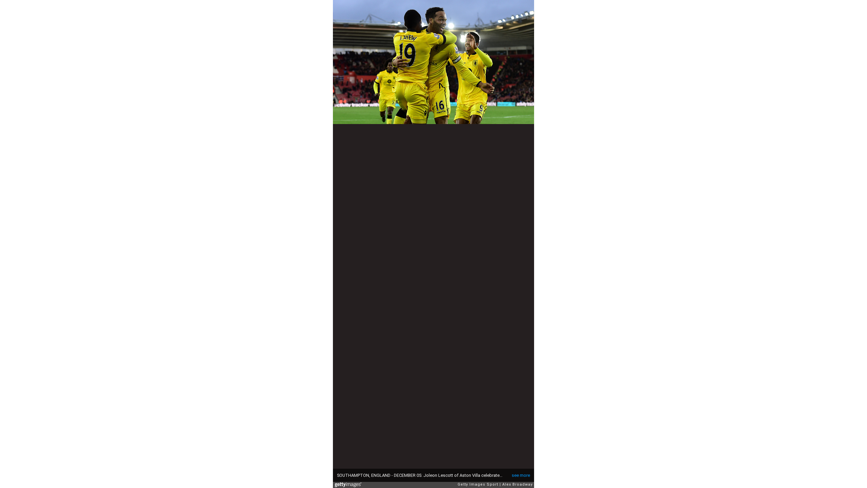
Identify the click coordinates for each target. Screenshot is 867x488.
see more (521, 475)
